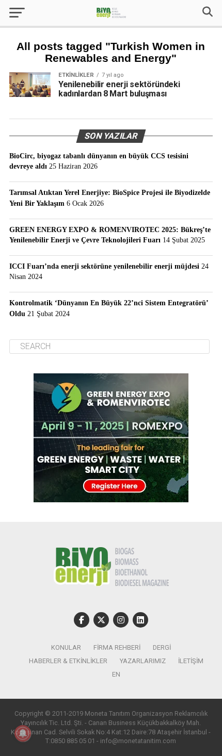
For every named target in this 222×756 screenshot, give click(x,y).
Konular (66, 647)
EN (116, 674)
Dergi (162, 647)
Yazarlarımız (143, 661)
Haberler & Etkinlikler (68, 661)
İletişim (190, 661)
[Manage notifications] (22, 733)
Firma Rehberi (116, 647)
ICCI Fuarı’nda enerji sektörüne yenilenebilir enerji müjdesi (104, 266)
